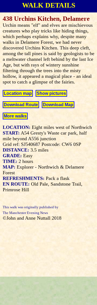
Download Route (21, 104)
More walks (15, 116)
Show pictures (51, 93)
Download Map (58, 104)
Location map (18, 93)
